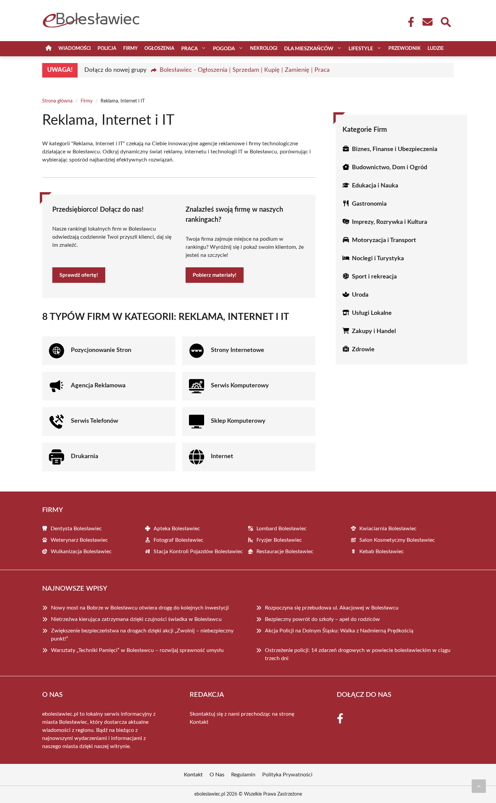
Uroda (360, 295)
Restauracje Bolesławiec (284, 551)
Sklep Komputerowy (238, 421)
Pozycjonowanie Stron (101, 350)
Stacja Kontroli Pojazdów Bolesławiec (198, 551)
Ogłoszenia (159, 48)
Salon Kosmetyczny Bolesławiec (397, 540)
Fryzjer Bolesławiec (279, 540)
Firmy (130, 48)
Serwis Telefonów (94, 421)
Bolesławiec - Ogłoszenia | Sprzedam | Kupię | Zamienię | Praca (245, 70)
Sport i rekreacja (374, 277)
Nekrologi (263, 48)
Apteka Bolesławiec (177, 528)
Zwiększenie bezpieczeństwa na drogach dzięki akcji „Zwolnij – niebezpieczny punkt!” (142, 635)
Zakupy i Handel (374, 331)
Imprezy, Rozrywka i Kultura (389, 222)
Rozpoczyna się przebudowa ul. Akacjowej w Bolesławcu (331, 608)
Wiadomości (74, 48)
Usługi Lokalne (372, 313)
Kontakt (199, 722)
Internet (222, 456)
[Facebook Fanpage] (409, 21)
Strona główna (57, 101)
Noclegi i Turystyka (378, 259)
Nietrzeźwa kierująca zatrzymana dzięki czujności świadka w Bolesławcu (136, 619)
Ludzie (436, 48)
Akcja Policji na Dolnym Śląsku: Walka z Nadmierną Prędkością (339, 630)
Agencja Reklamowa (98, 386)
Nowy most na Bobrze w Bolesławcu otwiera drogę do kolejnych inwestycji (140, 608)
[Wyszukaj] (445, 21)
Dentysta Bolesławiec (76, 528)
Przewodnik (404, 48)
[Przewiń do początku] (479, 786)
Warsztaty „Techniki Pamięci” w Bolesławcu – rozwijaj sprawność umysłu (137, 650)
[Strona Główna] (48, 48)
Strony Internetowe (237, 350)
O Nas (217, 774)
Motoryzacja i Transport (384, 240)
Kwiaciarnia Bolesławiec (388, 528)
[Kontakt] (427, 21)
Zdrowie (363, 350)
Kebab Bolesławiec (381, 551)
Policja (107, 48)
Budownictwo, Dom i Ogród (389, 168)
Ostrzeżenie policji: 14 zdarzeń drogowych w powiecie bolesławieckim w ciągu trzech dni (357, 654)
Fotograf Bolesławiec (178, 540)
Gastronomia (369, 204)
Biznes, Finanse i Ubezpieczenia (394, 149)
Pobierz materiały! (215, 275)
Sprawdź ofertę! (78, 275)
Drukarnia (84, 456)
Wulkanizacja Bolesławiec (81, 551)
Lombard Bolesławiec (281, 528)
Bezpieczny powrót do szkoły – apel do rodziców (322, 619)
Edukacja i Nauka (375, 186)
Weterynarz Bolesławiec (79, 540)
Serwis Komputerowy (240, 386)
